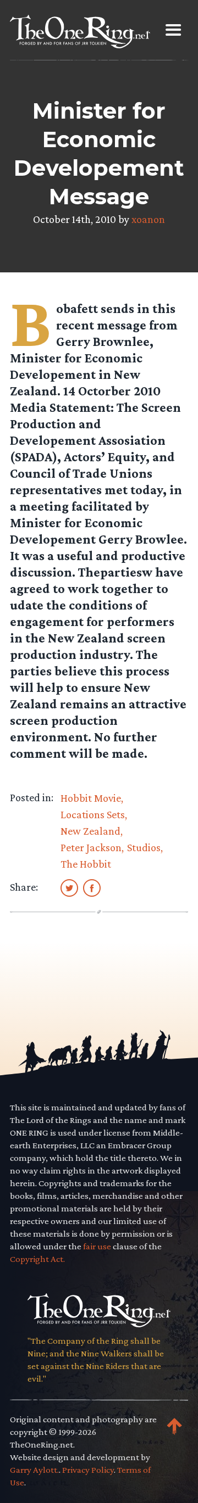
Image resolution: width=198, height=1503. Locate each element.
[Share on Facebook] (92, 887)
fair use (97, 1246)
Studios (144, 847)
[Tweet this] (69, 887)
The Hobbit (86, 864)
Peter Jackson (91, 847)
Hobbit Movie (91, 798)
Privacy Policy (88, 1470)
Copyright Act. (37, 1259)
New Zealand (90, 831)
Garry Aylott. (34, 1470)
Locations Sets (93, 814)
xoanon (148, 219)
